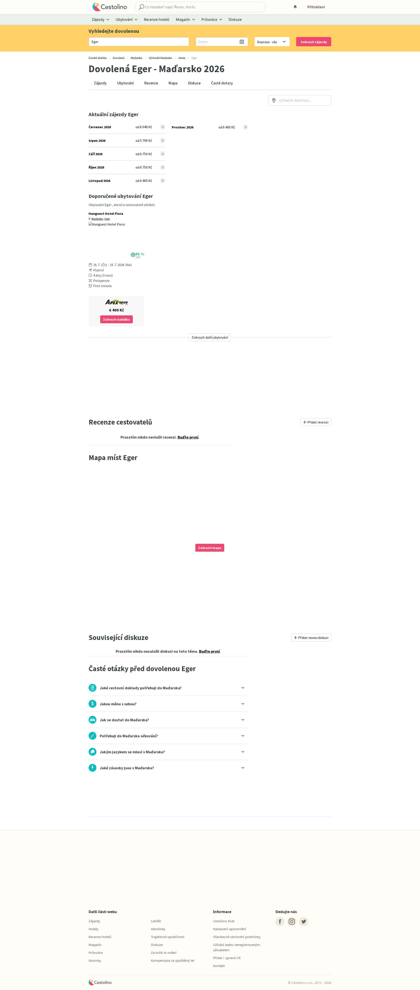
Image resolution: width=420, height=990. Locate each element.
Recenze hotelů (156, 19)
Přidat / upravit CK (227, 958)
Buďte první (188, 437)
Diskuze (235, 19)
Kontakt (219, 965)
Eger (107, 219)
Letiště (156, 921)
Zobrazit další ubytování (210, 337)
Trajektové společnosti (167, 937)
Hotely (93, 929)
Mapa (172, 82)
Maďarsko (97, 219)
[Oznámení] (295, 7)
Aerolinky (158, 929)
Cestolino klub (223, 921)
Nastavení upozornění (229, 929)
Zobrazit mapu (209, 548)
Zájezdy (100, 82)
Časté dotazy (222, 82)
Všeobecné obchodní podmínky (237, 937)
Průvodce (96, 952)
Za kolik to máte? (164, 952)
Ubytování (125, 82)
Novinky (95, 960)
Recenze (151, 82)
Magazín (95, 944)
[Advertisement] (210, 379)
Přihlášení (316, 7)
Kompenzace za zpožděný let (172, 960)
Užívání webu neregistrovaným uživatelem (236, 947)
